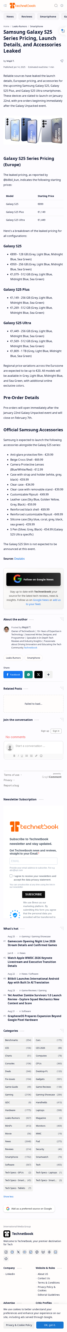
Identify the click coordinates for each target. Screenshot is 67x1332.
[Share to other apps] (48, 674)
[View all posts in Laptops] (49, 1110)
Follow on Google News (38, 579)
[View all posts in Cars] (49, 1040)
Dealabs (19, 559)
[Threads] (49, 1252)
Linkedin (10, 1274)
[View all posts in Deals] (18, 1071)
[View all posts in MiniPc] (18, 1126)
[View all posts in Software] (18, 1165)
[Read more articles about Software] (33, 973)
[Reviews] (26, 16)
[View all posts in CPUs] (49, 1063)
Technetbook (30, 647)
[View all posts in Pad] (49, 1141)
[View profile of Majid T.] (21, 627)
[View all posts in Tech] (49, 1165)
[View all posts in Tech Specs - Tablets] (18, 1188)
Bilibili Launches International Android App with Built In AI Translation (33, 980)
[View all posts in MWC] (49, 1133)
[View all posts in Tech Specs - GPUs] (18, 1172)
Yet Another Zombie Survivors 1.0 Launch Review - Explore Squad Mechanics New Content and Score (35, 999)
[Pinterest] (37, 1252)
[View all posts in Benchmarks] (18, 1040)
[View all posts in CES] (18, 1048)
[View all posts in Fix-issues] (18, 1079)
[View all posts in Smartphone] (18, 1157)
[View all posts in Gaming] (18, 1094)
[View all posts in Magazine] (49, 1118)
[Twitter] (18, 1252)
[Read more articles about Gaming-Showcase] (41, 936)
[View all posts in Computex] (49, 1056)
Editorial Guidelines (49, 1294)
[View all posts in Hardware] (18, 1110)
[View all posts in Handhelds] (49, 1102)
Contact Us (44, 1278)
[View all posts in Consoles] (18, 1063)
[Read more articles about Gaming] (26, 936)
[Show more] (8, 1196)
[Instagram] (12, 1252)
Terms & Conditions (49, 1282)
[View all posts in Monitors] (49, 1126)
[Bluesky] (43, 1252)
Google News (41, 600)
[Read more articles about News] (22, 953)
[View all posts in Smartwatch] (49, 1157)
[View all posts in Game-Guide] (18, 1087)
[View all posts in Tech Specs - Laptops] (49, 1172)
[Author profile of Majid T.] (8, 60)
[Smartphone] (48, 16)
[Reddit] (6, 1258)
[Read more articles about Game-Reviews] (30, 990)
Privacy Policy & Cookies (46, 1288)
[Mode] (61, 5)
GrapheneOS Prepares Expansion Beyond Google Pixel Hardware (34, 1018)
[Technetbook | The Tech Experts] (22, 5)
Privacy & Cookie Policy (19, 1325)
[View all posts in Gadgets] (49, 1079)
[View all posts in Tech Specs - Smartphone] (18, 1180)
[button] (13, 674)
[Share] (61, 61)
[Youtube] (24, 1252)
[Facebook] (6, 1252)
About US (43, 1274)
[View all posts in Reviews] (18, 1149)
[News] (10, 16)
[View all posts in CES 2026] (49, 1048)
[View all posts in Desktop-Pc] (49, 1071)
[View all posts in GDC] (18, 1102)
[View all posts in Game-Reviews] (49, 1087)
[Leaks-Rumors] (13, 658)
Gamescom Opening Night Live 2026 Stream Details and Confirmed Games (32, 943)
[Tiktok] (30, 1252)
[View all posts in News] (18, 1141)
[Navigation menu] (5, 5)
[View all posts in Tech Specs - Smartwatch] (49, 1180)
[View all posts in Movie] (18, 1133)
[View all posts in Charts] (18, 1056)
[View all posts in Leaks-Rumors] (18, 1118)
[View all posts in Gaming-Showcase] (49, 1094)
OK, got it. (50, 1325)
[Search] (56, 5)
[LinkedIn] (55, 1252)
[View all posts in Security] (49, 1149)
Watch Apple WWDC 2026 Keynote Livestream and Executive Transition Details (32, 962)
